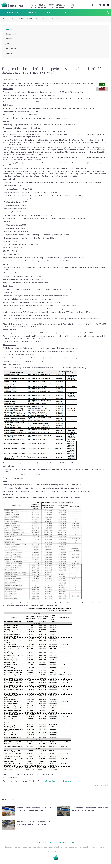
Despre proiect (42, 842)
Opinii (65, 12)
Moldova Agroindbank (11, 364)
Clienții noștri (53, 842)
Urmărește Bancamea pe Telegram (57, 781)
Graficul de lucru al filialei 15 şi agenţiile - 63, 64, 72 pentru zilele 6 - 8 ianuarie (28, 774)
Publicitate (62, 842)
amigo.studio (59, 851)
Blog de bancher (18, 18)
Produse (32, 12)
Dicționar (29, 18)
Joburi (38, 18)
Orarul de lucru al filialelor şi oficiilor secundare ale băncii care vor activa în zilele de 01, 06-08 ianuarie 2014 (38, 463)
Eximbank (6, 264)
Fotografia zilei (48, 18)
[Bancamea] (12, 5)
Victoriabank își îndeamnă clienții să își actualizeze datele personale (34, 808)
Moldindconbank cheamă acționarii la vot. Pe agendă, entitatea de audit (33, 823)
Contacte (71, 842)
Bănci (49, 12)
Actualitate (12, 12)
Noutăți (6, 18)
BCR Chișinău (8, 105)
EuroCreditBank (9, 179)
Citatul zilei (60, 18)
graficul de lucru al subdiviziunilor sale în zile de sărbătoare (71, 491)
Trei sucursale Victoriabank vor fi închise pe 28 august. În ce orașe (90, 808)
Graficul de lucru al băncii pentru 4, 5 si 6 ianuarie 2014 (21, 102)
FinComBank (8, 286)
